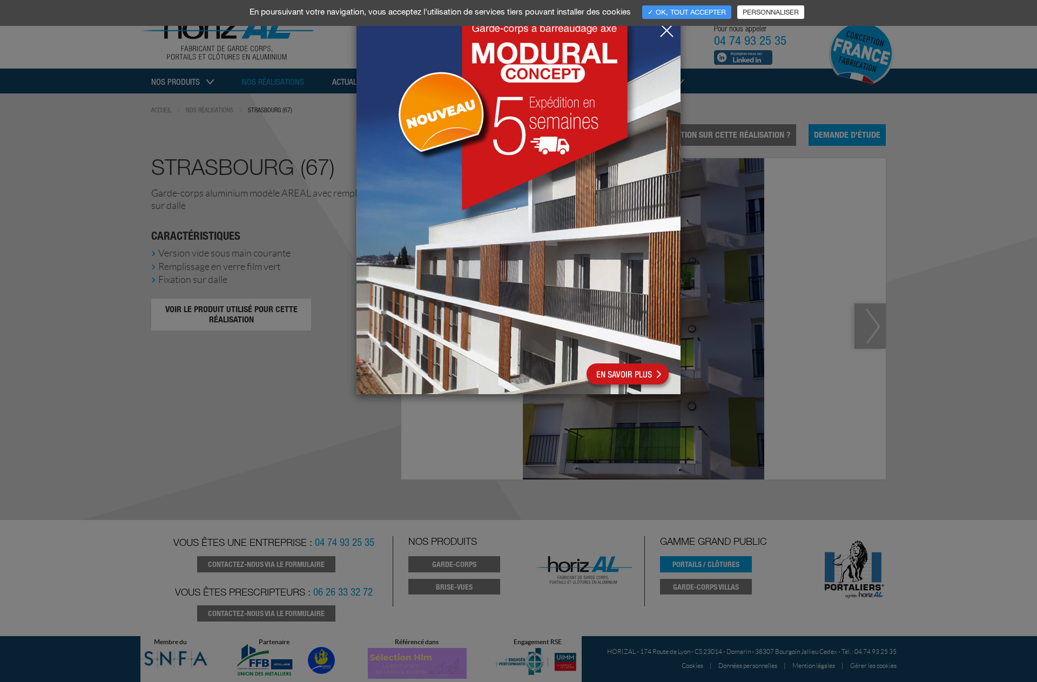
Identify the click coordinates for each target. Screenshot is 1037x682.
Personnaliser (771, 12)
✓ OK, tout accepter (687, 12)
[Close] (666, 27)
